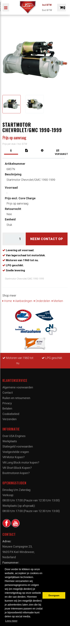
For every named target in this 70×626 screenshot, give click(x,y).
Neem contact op (46, 239)
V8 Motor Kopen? (13, 457)
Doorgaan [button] (54, 595)
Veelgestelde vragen (15, 452)
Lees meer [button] (11, 620)
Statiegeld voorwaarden (17, 446)
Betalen (7, 408)
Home (7, 301)
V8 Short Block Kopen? (17, 467)
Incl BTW (47, 5)
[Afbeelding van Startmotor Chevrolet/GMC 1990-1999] (11, 104)
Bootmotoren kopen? (16, 473)
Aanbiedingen (23, 301)
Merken (58, 301)
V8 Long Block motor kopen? (20, 462)
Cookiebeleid (10, 414)
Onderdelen (42, 301)
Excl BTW (47, 10)
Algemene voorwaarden (17, 387)
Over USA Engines (14, 436)
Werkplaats (9, 441)
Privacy (7, 403)
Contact (7, 392)
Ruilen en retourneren (16, 398)
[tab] (11, 150)
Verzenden (9, 419)
